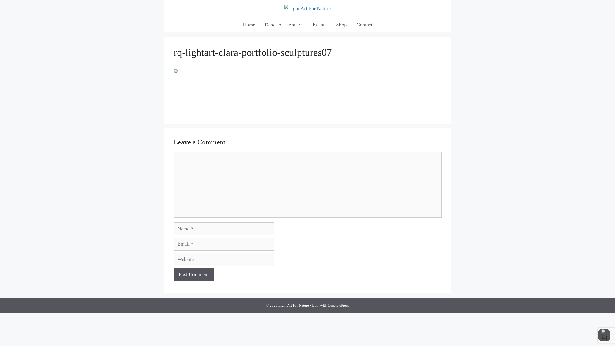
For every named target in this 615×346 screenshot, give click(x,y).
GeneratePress (338, 305)
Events (319, 25)
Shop (341, 25)
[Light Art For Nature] (307, 8)
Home (249, 25)
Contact (364, 25)
